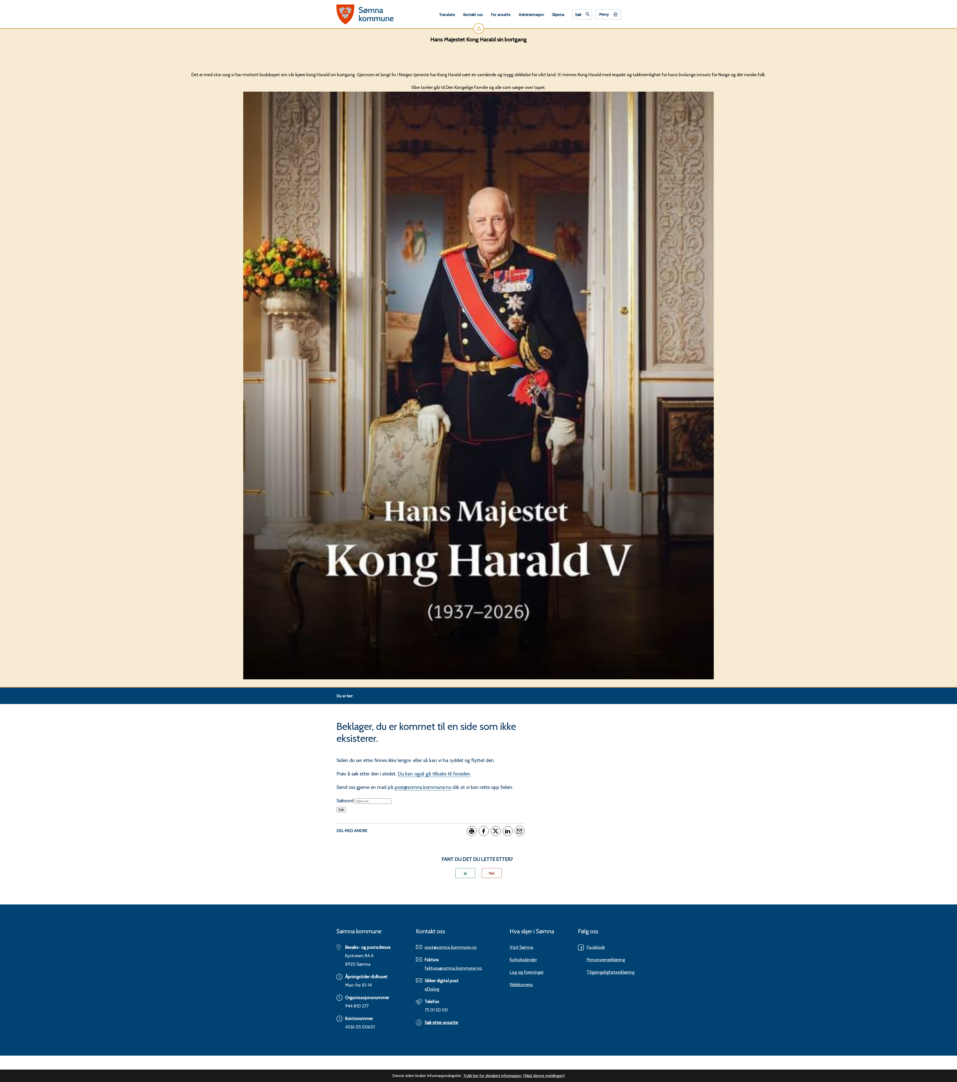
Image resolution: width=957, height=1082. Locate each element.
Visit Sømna (521, 947)
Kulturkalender (523, 959)
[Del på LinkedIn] (508, 831)
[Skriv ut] (472, 831)
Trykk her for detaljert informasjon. (492, 1075)
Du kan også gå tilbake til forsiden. (434, 774)
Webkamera (521, 984)
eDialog (432, 989)
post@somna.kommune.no (423, 787)
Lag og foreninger (527, 972)
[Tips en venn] (520, 831)
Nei (491, 873)
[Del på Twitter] (496, 831)
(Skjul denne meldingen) (544, 1075)
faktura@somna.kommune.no (453, 968)
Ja (465, 873)
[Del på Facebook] (484, 831)
